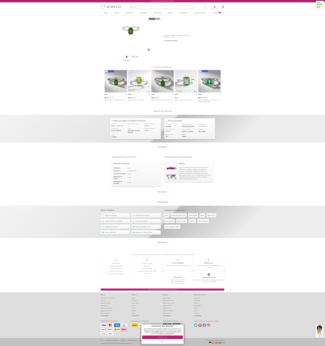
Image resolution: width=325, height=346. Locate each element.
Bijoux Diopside (193, 215)
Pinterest (200, 325)
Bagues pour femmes (106, 308)
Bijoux (106, 13)
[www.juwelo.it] (223, 342)
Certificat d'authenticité (116, 268)
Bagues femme (211, 215)
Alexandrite (197, 298)
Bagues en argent (181, 221)
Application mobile (147, 268)
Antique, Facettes (187, 131)
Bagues (170, 13)
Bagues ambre (167, 306)
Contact (142, 340)
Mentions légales (132, 340)
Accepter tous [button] (162, 337)
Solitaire (114, 137)
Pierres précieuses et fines (179, 215)
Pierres (117, 13)
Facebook (204, 325)
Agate (133, 298)
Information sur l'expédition (116, 273)
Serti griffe (201, 131)
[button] (205, 7)
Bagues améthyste (168, 300)
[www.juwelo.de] (210, 342)
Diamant (134, 311)
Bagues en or (104, 306)
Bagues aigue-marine (169, 303)
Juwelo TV (216, 13)
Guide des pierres (200, 13)
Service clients (116, 263)
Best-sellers (157, 13)
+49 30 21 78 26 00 (179, 283)
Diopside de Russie (188, 126)
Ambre (134, 306)
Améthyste (197, 300)
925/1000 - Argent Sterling (134, 131)
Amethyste (135, 300)
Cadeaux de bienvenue (116, 271)
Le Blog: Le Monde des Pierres (146, 271)
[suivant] (222, 87)
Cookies (123, 340)
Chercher (193, 7)
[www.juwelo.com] (219, 342)
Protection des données (112, 340)
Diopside (168, 126)
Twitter (195, 325)
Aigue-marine (135, 303)
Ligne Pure (192, 221)
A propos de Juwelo (147, 263)
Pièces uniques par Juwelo (172, 227)
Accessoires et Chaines (107, 298)
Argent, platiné (116, 130)
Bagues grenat (167, 313)
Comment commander (116, 266)
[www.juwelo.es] (216, 342)
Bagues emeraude (168, 311)
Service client (178, 277)
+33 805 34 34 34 (179, 281)
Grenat (134, 313)
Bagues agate (166, 298)
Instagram (208, 325)
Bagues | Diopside (203, 221)
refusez (157, 331)
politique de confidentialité (165, 334)
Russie (184, 136)
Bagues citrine (167, 308)
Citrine (134, 308)
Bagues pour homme (106, 311)
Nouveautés (143, 13)
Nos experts (147, 266)
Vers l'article (162, 147)
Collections (129, 13)
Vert (167, 136)
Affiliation (147, 273)
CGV (102, 340)
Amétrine (196, 303)
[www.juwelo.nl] (213, 342)
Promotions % (183, 13)
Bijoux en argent (169, 221)
